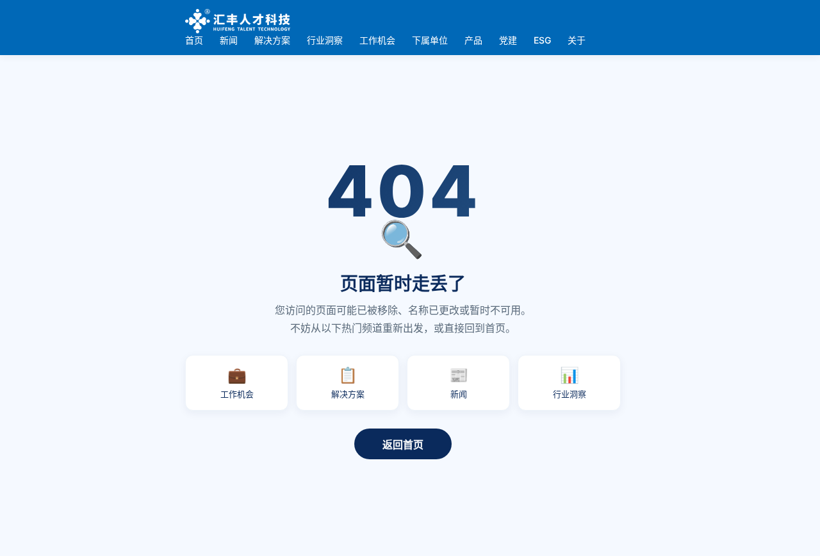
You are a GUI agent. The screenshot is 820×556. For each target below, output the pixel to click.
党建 (508, 40)
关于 (577, 40)
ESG (542, 40)
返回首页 (402, 444)
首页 (194, 40)
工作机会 (377, 40)
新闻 (229, 40)
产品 (473, 40)
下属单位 (430, 40)
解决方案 (272, 40)
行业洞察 (325, 40)
